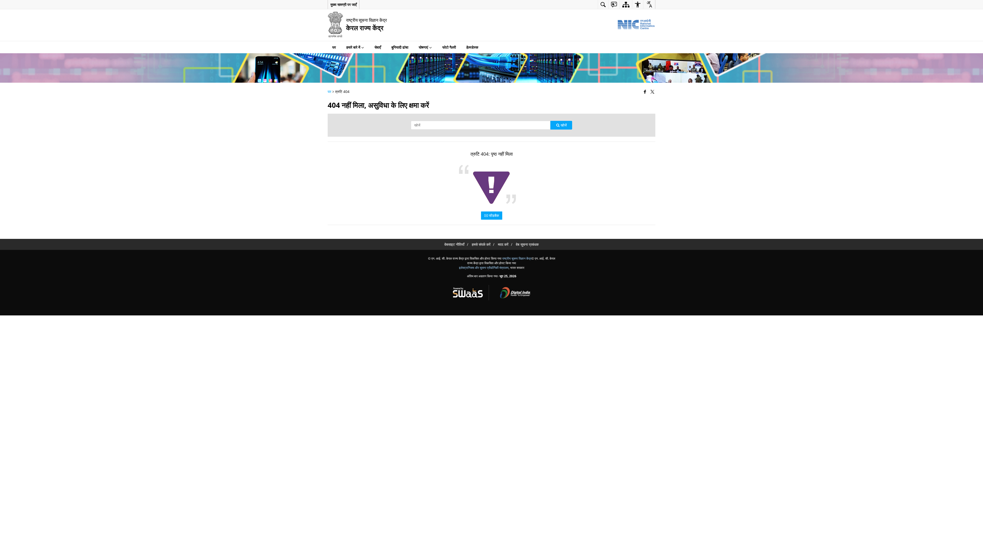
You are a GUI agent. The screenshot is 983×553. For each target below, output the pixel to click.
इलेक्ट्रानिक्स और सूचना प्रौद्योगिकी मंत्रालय (484, 267)
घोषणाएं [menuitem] (423, 47)
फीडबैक (493, 215)
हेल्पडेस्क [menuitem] (472, 47)
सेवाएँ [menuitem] (378, 47)
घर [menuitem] (334, 47)
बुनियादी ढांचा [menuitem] (399, 47)
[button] (343, 4)
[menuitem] (603, 4)
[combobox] (649, 4)
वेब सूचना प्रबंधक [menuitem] (527, 244)
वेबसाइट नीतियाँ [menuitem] (454, 244)
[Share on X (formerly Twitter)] (652, 92)
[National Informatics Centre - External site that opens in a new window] (636, 24)
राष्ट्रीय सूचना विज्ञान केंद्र (516, 258)
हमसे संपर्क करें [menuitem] (481, 244)
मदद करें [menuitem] (503, 244)
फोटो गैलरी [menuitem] (449, 47)
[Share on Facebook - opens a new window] (645, 92)
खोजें (563, 125)
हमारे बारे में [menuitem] (353, 47)
